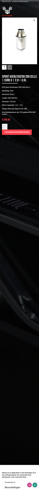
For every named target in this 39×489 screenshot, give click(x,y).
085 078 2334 (6, 1)
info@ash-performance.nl (20, 1)
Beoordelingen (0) (10, 482)
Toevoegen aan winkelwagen (16, 132)
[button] (34, 20)
